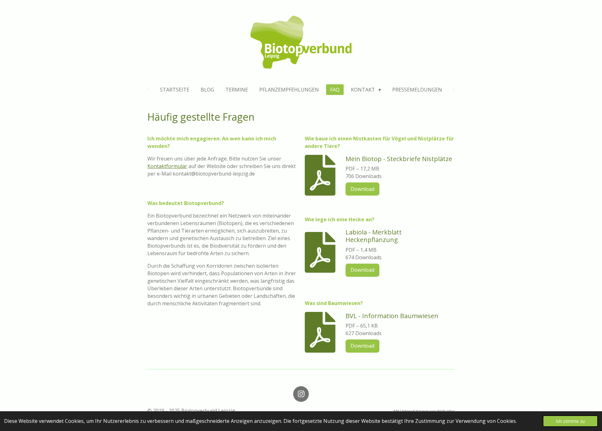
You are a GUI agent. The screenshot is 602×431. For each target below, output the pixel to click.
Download (362, 189)
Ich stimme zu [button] (570, 421)
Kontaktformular (167, 166)
